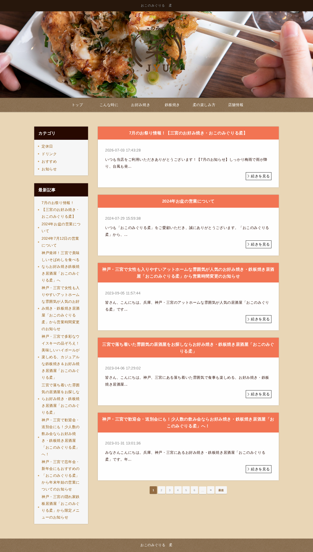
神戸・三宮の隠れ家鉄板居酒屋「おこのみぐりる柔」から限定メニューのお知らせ (61, 507)
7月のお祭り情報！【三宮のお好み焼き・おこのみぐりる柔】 (61, 209)
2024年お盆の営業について (61, 227)
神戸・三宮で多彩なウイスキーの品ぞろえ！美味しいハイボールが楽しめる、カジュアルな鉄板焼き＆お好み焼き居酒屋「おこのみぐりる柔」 (61, 356)
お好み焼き (140, 105)
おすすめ (49, 161)
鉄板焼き (172, 105)
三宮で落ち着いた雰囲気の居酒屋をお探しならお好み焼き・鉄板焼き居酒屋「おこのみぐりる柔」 (61, 398)
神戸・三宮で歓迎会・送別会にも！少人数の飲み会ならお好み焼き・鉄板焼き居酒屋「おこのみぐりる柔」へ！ (61, 437)
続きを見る (260, 176)
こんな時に (109, 105)
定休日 (47, 146)
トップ (77, 105)
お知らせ (49, 169)
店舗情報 (235, 105)
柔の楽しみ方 (204, 105)
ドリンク (49, 154)
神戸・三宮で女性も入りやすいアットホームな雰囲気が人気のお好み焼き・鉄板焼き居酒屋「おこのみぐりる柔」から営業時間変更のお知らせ (61, 308)
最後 (221, 490)
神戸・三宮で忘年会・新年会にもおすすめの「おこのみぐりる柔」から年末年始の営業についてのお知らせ (61, 475)
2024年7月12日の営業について (60, 241)
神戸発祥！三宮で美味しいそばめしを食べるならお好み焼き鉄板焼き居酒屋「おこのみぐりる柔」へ (61, 266)
